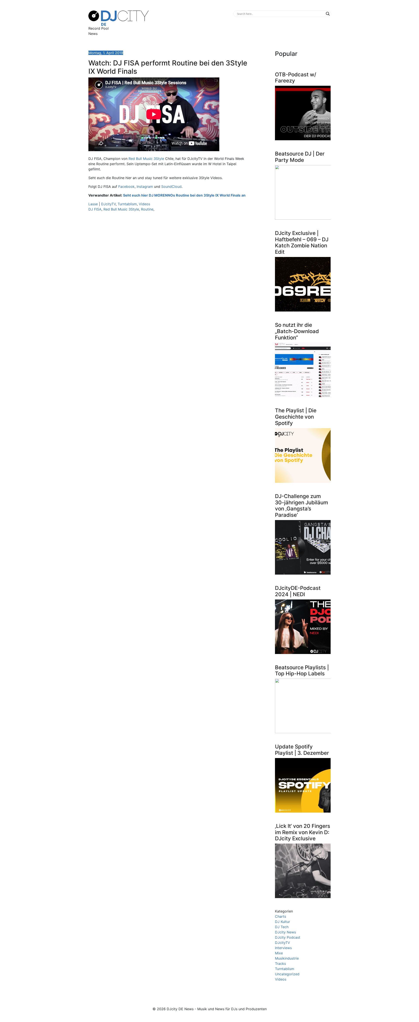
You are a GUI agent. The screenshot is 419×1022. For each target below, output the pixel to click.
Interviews (283, 948)
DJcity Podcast (287, 937)
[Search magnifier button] (328, 14)
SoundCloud (171, 186)
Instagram (145, 186)
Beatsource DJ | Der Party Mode (300, 157)
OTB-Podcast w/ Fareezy (295, 77)
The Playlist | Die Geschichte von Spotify (295, 416)
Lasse (93, 204)
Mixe (279, 953)
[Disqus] (168, 276)
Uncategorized (287, 974)
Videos (144, 204)
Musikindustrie (287, 958)
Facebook (126, 186)
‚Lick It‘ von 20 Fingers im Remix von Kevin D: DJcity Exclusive (302, 832)
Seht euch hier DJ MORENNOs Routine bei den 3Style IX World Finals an (184, 195)
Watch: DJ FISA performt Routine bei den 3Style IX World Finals (167, 67)
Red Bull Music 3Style (146, 158)
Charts (280, 916)
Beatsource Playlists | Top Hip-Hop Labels (302, 670)
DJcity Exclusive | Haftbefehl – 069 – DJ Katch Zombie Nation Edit (301, 242)
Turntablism (127, 204)
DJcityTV (108, 204)
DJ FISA (94, 209)
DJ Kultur (282, 921)
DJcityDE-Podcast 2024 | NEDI (298, 591)
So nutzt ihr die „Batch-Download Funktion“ (297, 331)
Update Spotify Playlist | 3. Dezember (302, 749)
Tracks (280, 963)
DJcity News (285, 932)
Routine (147, 209)
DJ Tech (281, 927)
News (93, 33)
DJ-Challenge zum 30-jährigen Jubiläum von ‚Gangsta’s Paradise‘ (301, 505)
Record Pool (98, 28)
